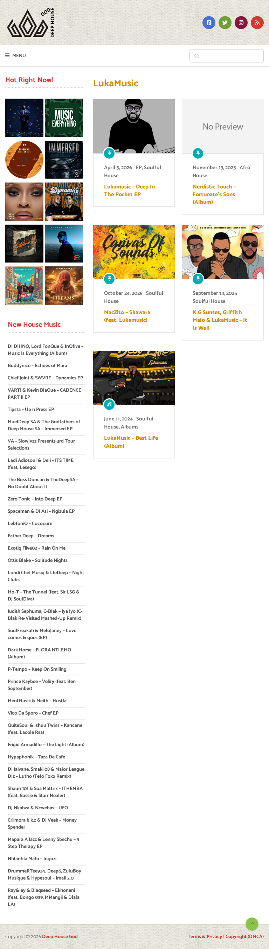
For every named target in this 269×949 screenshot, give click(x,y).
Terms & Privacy (205, 937)
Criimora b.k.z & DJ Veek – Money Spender (42, 823)
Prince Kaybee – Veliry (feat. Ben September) (42, 685)
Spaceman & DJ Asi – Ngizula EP (41, 511)
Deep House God (60, 937)
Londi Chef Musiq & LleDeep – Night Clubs (46, 576)
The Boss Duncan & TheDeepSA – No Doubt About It (43, 483)
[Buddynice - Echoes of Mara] (24, 161)
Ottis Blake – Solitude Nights (38, 561)
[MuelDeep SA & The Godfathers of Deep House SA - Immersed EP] (64, 161)
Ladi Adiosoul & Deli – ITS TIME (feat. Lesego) (41, 464)
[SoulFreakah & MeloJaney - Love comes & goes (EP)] (24, 202)
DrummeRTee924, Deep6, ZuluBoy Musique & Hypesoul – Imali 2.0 (44, 874)
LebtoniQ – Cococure (30, 524)
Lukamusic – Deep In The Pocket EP (129, 191)
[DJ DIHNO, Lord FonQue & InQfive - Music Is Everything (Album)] (64, 119)
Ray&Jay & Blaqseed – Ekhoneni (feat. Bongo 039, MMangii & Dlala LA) (44, 898)
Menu (19, 56)
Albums (129, 427)
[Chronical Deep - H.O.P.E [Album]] (24, 119)
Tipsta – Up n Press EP (31, 410)
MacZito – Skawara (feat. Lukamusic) (127, 317)
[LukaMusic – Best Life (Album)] (134, 378)
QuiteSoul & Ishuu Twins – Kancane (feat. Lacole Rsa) (45, 729)
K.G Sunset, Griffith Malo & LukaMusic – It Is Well (220, 320)
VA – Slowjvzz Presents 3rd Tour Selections (41, 444)
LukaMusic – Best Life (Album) (131, 442)
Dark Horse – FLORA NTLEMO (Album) (39, 653)
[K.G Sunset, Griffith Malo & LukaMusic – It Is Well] (222, 252)
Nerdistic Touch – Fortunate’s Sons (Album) (214, 195)
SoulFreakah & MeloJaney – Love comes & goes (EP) (42, 634)
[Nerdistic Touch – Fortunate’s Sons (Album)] (222, 126)
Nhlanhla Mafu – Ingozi (32, 859)
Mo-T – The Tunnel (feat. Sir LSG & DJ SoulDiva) (44, 595)
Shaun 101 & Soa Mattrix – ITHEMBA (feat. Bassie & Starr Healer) (45, 792)
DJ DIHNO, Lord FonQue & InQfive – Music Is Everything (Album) (45, 350)
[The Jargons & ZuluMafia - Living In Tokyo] (24, 286)
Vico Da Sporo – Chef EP (33, 713)
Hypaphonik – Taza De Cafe (36, 757)
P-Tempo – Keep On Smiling (37, 669)
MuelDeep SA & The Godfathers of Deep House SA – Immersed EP (44, 425)
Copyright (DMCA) (245, 937)
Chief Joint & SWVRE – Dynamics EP (45, 378)
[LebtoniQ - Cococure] (24, 245)
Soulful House (209, 301)
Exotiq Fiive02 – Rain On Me (36, 548)
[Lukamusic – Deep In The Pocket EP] (134, 126)
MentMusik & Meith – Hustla (37, 701)
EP (139, 167)
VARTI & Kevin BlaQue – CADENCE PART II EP (44, 393)
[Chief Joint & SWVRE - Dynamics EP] (64, 202)
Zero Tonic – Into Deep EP (35, 499)
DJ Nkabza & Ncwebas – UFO (38, 808)
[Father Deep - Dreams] (64, 286)
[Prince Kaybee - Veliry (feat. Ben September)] (64, 245)
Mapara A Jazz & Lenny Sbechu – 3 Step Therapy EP (43, 843)
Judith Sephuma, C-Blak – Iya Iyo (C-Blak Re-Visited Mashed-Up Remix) (45, 615)
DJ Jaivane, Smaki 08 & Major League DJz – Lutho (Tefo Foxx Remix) (46, 773)
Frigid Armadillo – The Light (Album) (46, 745)
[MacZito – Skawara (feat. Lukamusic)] (134, 252)
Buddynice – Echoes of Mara (37, 366)
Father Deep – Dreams (31, 536)
